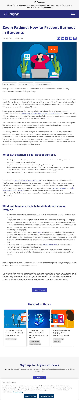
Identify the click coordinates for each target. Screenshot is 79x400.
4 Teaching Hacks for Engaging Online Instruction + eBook (61, 332)
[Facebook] (58, 38)
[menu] (73, 14)
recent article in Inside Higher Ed (28, 180)
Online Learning (26, 84)
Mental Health (10, 84)
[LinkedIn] (62, 38)
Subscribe (39, 378)
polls (39, 232)
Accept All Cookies (46, 396)
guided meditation (50, 244)
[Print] (75, 38)
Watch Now (39, 290)
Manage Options (30, 396)
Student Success (43, 84)
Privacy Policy (18, 392)
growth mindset (59, 188)
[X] (66, 38)
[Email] (70, 38)
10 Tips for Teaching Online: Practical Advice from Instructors (15, 332)
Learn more (47, 8)
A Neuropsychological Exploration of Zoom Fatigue (40, 114)
